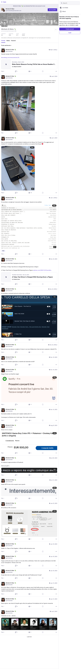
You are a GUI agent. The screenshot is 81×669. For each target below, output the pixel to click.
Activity (3, 40)
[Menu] (55, 29)
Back (4, 2)
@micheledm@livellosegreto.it (8, 31)
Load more (29, 636)
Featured (13, 40)
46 (2, 35)
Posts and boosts (6, 45)
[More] (56, 71)
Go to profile (52, 9)
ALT (33, 129)
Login (69, 32)
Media (8, 40)
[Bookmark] (43, 71)
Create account (70, 29)
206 (10, 35)
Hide (32, 87)
